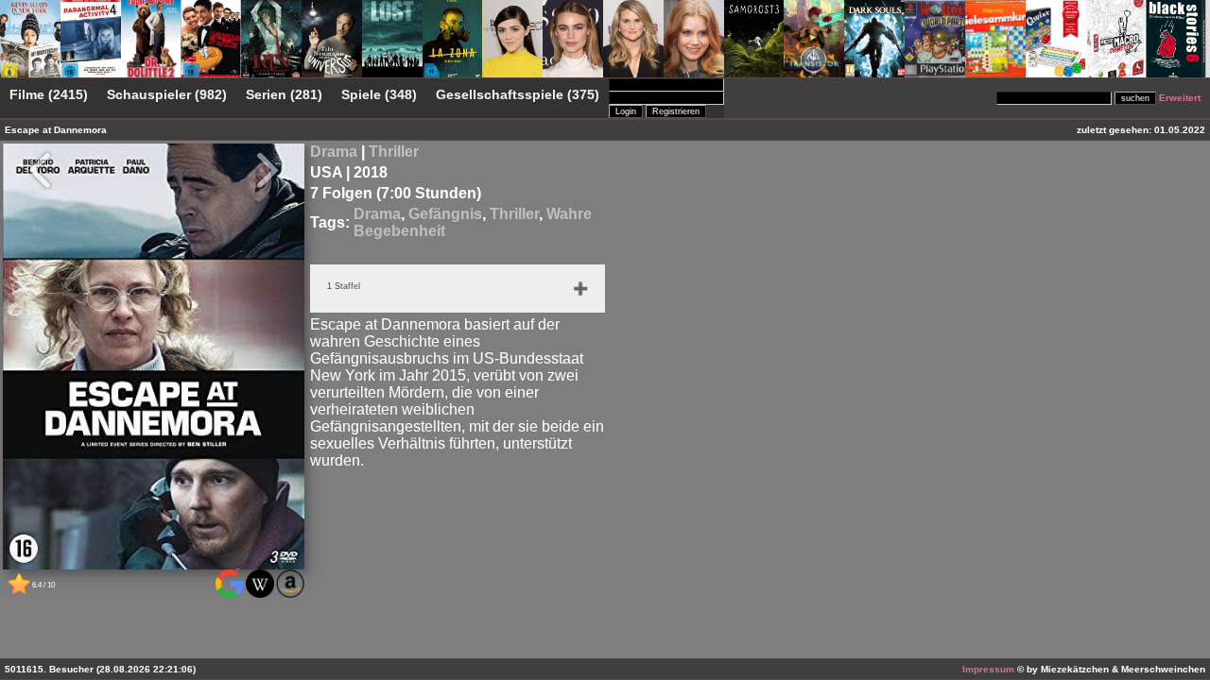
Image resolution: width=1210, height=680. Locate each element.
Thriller (394, 152)
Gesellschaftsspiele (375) (517, 95)
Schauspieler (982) (167, 95)
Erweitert (1180, 98)
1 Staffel (343, 286)
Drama (333, 152)
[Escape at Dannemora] (153, 567)
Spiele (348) (379, 95)
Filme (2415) (48, 95)
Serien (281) (284, 95)
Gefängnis (445, 214)
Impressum (988, 669)
